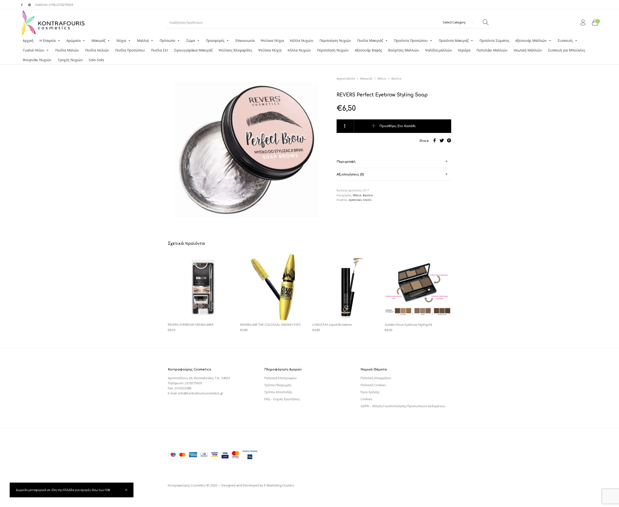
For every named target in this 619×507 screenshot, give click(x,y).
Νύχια (121, 40)
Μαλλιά (143, 40)
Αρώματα (73, 40)
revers (367, 200)
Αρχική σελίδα (346, 78)
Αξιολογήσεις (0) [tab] (350, 174)
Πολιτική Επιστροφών (280, 378)
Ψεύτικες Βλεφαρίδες (235, 50)
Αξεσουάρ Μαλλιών (531, 40)
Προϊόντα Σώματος (494, 40)
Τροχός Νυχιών (70, 60)
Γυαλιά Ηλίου (33, 50)
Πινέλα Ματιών (67, 50)
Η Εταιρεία (47, 40)
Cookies (366, 399)
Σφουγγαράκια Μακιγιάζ (193, 50)
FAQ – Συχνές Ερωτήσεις (282, 399)
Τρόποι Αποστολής (278, 392)
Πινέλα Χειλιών (97, 50)
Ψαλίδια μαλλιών (438, 50)
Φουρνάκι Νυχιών (37, 60)
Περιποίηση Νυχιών (335, 40)
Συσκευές (565, 40)
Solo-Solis (96, 60)
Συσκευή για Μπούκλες (566, 50)
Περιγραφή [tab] (346, 161)
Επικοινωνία (245, 40)
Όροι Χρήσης (370, 392)
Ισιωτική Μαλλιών (528, 50)
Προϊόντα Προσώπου (411, 40)
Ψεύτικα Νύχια (272, 40)
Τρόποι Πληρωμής (277, 385)
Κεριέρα (464, 50)
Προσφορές (215, 40)
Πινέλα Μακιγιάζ (370, 40)
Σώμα (190, 40)
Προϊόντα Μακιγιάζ (454, 40)
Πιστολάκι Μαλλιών (492, 50)
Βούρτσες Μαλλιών (403, 50)
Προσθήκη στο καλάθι (397, 126)
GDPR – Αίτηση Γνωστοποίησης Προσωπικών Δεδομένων (403, 406)
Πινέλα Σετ (159, 50)
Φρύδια (396, 78)
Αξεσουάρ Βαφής (368, 50)
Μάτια (382, 78)
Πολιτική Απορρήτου (376, 378)
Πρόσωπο (167, 40)
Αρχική (28, 40)
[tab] (394, 161)
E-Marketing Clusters (279, 485)
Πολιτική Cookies (373, 385)
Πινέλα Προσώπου (130, 50)
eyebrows (355, 200)
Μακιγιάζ (98, 40)
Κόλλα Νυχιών (301, 40)
